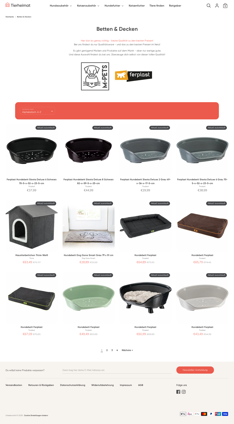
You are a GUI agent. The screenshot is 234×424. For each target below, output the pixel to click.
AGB (140, 385)
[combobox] (37, 111)
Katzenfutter (137, 5)
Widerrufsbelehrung (102, 385)
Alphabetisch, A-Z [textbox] (31, 112)
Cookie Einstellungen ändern (36, 415)
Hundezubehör (59, 5)
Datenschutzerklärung (72, 385)
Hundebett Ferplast (145, 255)
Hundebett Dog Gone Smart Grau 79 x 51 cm (88, 255)
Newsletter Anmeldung (195, 370)
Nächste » (127, 350)
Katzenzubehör (87, 5)
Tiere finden (156, 5)
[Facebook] (178, 391)
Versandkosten (14, 385)
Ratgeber (175, 5)
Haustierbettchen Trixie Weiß (31, 255)
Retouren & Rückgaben (41, 385)
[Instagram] (184, 391)
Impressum (126, 385)
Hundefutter (113, 5)
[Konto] (217, 4)
